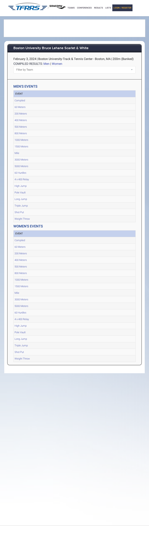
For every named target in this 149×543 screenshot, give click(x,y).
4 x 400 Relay (22, 179)
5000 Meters (21, 166)
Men (46, 64)
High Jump (21, 185)
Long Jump (21, 199)
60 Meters (20, 107)
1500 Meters (21, 146)
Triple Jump (21, 205)
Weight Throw (22, 218)
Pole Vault (20, 192)
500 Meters (21, 126)
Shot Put (19, 212)
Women (57, 64)
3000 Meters (21, 159)
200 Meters (21, 113)
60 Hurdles (20, 172)
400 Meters (21, 120)
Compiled (20, 100)
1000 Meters (21, 139)
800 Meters (21, 133)
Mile (17, 153)
